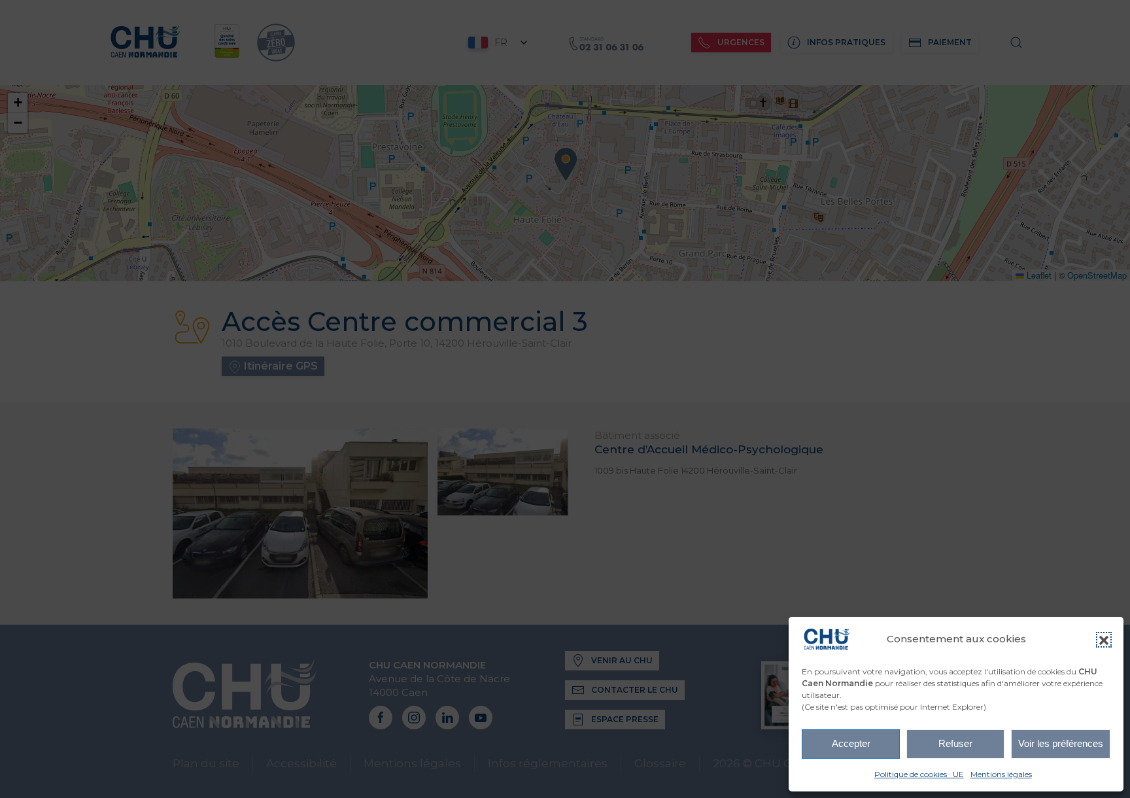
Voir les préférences (1060, 743)
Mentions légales (1001, 774)
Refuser (955, 743)
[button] (1103, 639)
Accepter (851, 743)
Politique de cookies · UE (919, 774)
